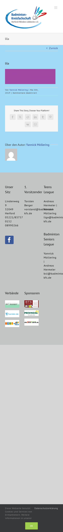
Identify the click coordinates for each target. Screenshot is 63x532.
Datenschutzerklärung (46, 508)
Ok (31, 525)
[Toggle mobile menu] (56, 7)
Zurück (53, 48)
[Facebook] (9, 240)
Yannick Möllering (18, 90)
